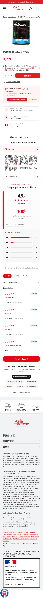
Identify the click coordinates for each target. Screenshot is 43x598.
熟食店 (20, 17)
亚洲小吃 (10, 386)
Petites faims (31, 381)
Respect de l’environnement (21, 537)
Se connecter (33, 100)
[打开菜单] (4, 8)
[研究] (30, 8)
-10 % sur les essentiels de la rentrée (21, 2)
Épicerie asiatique (9, 17)
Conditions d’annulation (21, 539)
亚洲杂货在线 (31, 386)
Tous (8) (7, 276)
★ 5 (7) (16, 276)
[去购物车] (37, 8)
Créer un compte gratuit (17, 100)
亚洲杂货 (20, 386)
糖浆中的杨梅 (12, 164)
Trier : (5, 282)
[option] (21, 32)
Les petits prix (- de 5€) (15, 381)
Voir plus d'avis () (21, 359)
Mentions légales (8, 533)
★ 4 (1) (25, 276)
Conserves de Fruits (20, 377)
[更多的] (12, 75)
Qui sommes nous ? (21, 533)
